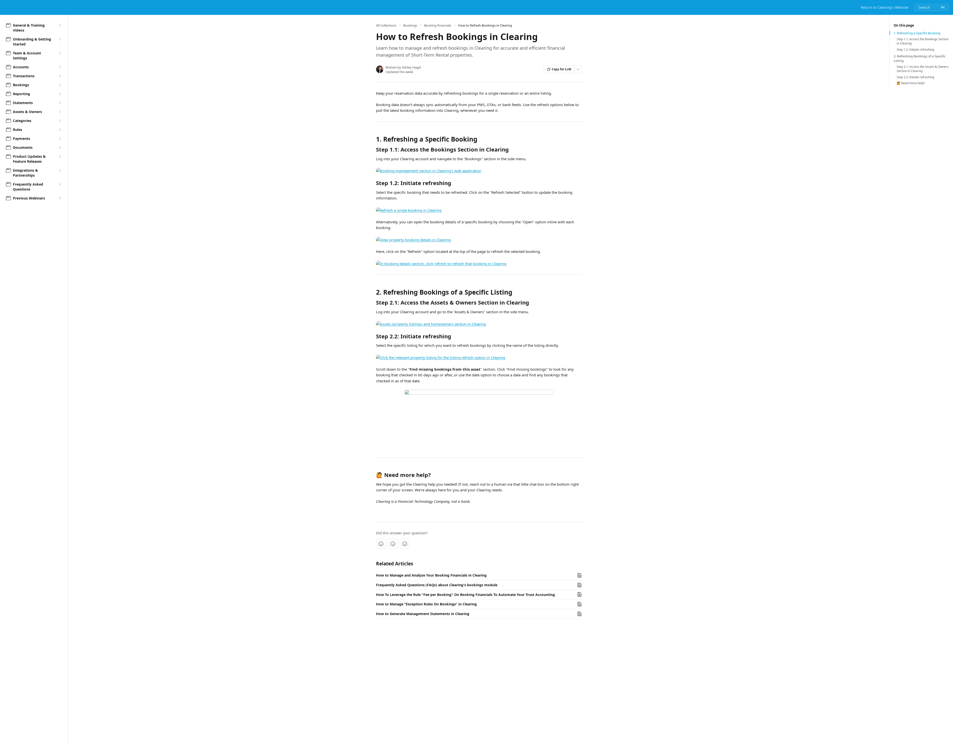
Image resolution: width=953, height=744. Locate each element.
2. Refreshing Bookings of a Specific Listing (920, 58)
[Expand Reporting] (59, 93)
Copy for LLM (561, 69)
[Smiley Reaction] (405, 544)
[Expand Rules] (59, 129)
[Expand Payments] (59, 138)
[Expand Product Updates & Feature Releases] (59, 156)
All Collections (386, 25)
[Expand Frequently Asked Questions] (59, 184)
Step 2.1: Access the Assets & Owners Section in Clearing (923, 69)
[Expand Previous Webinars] (59, 198)
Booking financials (437, 25)
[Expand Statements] (59, 102)
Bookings (410, 25)
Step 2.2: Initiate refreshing (915, 77)
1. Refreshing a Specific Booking (917, 33)
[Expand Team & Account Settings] (59, 53)
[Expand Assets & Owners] (59, 111)
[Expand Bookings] (59, 84)
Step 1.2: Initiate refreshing (915, 50)
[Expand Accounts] (59, 67)
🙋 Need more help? (911, 83)
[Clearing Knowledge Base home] (5, 7)
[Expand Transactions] (59, 76)
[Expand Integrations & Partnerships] (59, 170)
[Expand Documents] (59, 147)
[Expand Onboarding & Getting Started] (59, 39)
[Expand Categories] (59, 120)
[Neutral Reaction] (393, 544)
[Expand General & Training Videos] (59, 25)
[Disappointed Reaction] (381, 544)
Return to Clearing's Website (884, 7)
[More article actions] (578, 69)
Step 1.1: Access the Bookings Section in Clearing (923, 41)
